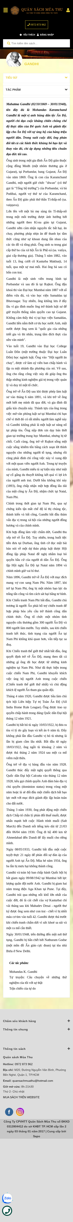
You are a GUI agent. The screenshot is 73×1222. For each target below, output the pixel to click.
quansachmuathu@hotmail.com (32, 1080)
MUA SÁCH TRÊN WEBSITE (21, 1097)
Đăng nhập (47, 34)
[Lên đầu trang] (62, 1202)
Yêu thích (29, 34)
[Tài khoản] (68, 10)
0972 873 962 (38, 24)
